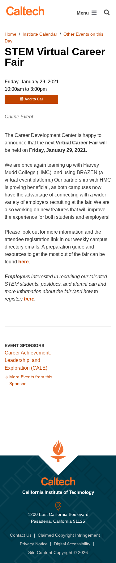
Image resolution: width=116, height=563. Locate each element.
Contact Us (21, 535)
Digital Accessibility (72, 543)
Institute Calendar (40, 34)
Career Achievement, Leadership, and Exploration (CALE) (28, 360)
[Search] (107, 12)
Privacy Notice (34, 543)
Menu (83, 12)
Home (10, 34)
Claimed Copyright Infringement (69, 535)
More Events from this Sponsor (30, 380)
